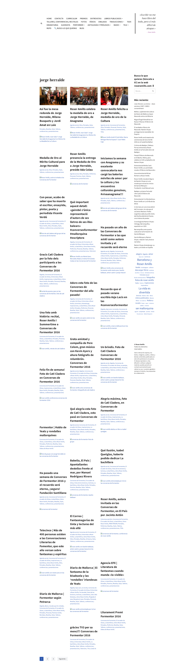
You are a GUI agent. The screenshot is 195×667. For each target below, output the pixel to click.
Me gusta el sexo (78, 599)
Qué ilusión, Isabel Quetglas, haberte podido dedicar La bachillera (112, 456)
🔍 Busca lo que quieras (65, 28)
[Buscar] (41, 23)
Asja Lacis (141, 257)
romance (151, 303)
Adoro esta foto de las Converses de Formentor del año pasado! (83, 289)
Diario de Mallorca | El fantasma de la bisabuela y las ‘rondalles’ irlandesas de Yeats (83, 576)
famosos (142, 273)
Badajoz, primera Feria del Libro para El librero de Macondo (143, 193)
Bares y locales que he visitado (54, 606)
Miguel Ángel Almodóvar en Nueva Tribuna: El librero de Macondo (143, 122)
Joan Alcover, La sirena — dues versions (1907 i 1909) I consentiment (144, 106)
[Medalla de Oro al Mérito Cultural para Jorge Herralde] (53, 145)
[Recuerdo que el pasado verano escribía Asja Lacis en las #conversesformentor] (114, 276)
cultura (151, 268)
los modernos (143, 300)
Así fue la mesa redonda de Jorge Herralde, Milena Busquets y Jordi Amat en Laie (51, 117)
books (138, 267)
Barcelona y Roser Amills (144, 262)
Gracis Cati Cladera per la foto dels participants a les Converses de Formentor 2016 (51, 263)
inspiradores (144, 285)
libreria (144, 296)
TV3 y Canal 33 (91, 649)
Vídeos (92, 21)
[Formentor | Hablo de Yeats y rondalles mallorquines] (53, 410)
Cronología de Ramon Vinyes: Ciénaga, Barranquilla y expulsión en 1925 (144, 224)
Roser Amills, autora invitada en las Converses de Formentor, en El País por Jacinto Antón (114, 507)
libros (151, 296)
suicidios (148, 311)
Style (53, 129)
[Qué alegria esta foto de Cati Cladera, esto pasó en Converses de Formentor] (84, 396)
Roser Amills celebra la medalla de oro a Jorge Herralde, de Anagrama (82, 115)
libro (148, 296)
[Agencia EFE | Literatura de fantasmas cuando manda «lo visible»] (114, 546)
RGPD (49, 28)
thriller (152, 311)
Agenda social (74, 125)
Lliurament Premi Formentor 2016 (112, 614)
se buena (147, 306)
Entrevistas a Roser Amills (82, 642)
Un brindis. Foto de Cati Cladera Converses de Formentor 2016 (112, 353)
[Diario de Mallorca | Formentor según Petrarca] (53, 581)
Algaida (72, 242)
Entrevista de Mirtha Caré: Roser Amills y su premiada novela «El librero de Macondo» (144, 167)
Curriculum (71, 18)
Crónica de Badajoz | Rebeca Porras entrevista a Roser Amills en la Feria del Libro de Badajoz (144, 148)
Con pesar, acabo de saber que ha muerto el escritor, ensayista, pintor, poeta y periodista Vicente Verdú (53, 207)
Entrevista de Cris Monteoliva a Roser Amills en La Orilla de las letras (144, 201)
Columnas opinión (106, 519)
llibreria (152, 298)
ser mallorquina (144, 308)
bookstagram (144, 267)
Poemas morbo (56, 613)
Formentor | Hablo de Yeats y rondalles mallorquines (53, 431)
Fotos (84, 21)
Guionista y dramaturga (82, 303)
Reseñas (48, 129)
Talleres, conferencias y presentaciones (50, 130)
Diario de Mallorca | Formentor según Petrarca (52, 598)
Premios (83, 18)
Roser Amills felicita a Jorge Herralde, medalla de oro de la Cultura (114, 115)
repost (146, 303)
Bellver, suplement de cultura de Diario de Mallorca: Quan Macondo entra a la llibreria (144, 114)
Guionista (65, 25)
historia (142, 283)
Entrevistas (95, 18)
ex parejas (124, 365)
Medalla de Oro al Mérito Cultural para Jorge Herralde (52, 162)
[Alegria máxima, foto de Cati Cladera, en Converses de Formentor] (114, 386)
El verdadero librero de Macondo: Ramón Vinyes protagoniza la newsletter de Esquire (144, 130)
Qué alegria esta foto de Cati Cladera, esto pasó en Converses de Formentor (83, 415)
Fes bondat (82, 592)
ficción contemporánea (140, 278)
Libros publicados (142, 298)
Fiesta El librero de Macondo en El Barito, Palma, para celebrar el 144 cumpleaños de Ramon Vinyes (144, 158)
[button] (122, 18)
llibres (137, 301)
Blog (82, 28)
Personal (113, 127)
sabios (142, 306)
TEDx (129, 21)
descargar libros (141, 270)
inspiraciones (149, 283)
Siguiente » (62, 659)
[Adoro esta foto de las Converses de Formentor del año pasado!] (84, 267)
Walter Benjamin (148, 314)
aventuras (147, 257)
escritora (137, 273)
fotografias (151, 277)
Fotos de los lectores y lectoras (83, 483)
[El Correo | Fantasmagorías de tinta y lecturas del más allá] (84, 503)
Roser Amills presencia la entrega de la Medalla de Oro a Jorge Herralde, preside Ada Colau (83, 162)
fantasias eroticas (149, 273)
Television (92, 251)
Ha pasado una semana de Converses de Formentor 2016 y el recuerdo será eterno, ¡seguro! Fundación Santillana (53, 483)
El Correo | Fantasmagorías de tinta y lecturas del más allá (82, 522)
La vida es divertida (144, 290)
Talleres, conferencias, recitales (62, 21)
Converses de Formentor (117, 125)
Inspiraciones (114, 256)
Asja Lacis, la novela (112, 309)
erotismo (151, 270)
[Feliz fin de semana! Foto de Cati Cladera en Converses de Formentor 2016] (53, 357)
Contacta (59, 18)
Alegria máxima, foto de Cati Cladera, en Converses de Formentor (114, 405)
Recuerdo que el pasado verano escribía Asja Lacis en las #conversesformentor (114, 297)
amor (150, 254)
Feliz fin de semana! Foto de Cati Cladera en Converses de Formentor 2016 (52, 376)
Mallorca (150, 300)
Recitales (42, 615)
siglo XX (136, 311)
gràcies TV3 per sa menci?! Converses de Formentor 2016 (84, 631)
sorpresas (142, 312)
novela (138, 303)
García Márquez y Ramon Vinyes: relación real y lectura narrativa (144, 239)
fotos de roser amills (144, 280)
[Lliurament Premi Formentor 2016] (114, 599)
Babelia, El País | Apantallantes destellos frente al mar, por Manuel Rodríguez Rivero (81, 468)
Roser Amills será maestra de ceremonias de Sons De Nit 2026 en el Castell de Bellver (144, 139)
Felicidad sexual (144, 275)
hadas (137, 283)
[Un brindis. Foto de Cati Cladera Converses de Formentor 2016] (114, 334)
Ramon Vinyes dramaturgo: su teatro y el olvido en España (144, 246)
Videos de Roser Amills (46, 448)
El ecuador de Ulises (114, 254)
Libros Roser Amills (116, 198)
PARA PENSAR (113, 524)
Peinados (42, 129)
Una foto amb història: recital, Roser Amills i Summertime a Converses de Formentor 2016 (50, 322)
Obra (80, 125)
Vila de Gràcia (140, 314)
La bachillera (55, 224)
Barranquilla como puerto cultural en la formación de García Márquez (143, 231)
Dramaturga (52, 25)
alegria (139, 254)
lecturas (138, 296)
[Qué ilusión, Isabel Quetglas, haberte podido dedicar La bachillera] (114, 437)
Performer (92, 174)
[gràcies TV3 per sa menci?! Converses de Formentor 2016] (84, 615)
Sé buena (89, 539)
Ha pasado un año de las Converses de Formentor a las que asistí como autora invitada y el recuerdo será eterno (114, 237)
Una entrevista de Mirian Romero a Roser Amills (142, 174)
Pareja (143, 303)
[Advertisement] (97, 73)
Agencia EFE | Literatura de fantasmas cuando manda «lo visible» (112, 569)
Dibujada (102, 21)
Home (49, 18)
